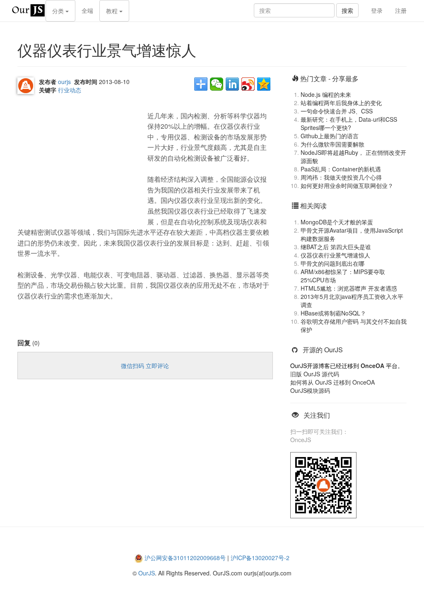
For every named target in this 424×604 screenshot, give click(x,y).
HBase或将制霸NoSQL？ (333, 313)
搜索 (347, 10)
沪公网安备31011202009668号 (185, 557)
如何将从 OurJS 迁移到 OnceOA (332, 382)
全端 (87, 10)
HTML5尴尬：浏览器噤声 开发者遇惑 (349, 288)
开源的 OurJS (323, 349)
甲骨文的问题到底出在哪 (332, 263)
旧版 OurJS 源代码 (314, 374)
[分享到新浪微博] (248, 84)
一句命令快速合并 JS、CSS (337, 111)
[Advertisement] (79, 158)
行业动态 (69, 90)
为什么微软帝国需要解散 (332, 144)
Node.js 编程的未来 (326, 94)
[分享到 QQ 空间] (263, 84)
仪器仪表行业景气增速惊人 (335, 255)
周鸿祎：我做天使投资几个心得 (341, 177)
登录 (377, 10)
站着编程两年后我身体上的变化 (341, 103)
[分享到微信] (216, 84)
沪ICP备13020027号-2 (260, 557)
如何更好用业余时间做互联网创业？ (347, 185)
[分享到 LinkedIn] (232, 84)
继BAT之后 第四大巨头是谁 (336, 247)
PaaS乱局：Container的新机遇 (341, 169)
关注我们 (317, 415)
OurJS (146, 573)
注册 (401, 10)
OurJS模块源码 (310, 390)
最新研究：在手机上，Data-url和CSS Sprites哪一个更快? (349, 123)
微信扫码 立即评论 (145, 365)
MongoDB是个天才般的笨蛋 (337, 222)
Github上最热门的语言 (330, 136)
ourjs (64, 81)
